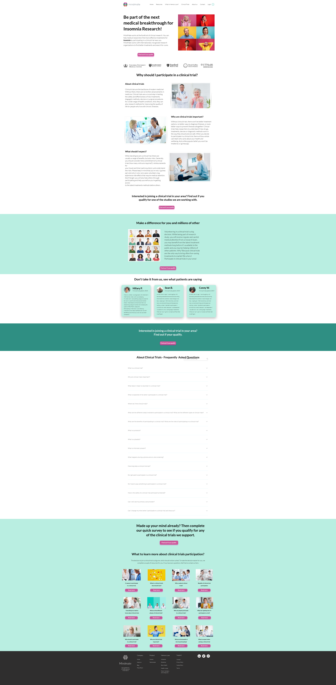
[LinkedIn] (199, 656)
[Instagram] (208, 656)
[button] (159, 4)
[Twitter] (203, 656)
